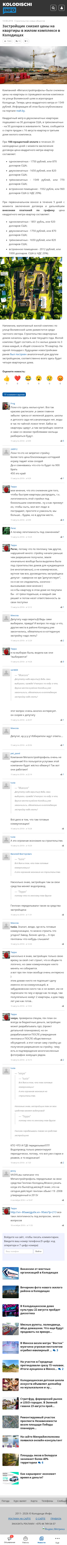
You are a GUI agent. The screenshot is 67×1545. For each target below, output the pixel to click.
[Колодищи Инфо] (17, 8)
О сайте (40, 1518)
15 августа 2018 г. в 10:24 (21, 537)
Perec (13, 528)
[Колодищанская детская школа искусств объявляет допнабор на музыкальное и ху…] (10, 1384)
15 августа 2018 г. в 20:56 (21, 745)
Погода (5, 1500)
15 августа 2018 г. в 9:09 (21, 441)
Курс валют (20, 1500)
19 (19, 41)
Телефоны (47, 1500)
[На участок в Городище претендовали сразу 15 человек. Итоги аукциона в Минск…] (10, 1366)
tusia (13, 782)
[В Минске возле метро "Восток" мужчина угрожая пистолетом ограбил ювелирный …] (10, 1347)
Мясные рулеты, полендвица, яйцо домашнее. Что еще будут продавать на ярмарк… (42, 1328)
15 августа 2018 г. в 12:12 (21, 607)
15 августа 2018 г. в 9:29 (21, 478)
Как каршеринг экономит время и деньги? (38, 1475)
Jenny (13, 1170)
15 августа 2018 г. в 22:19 (21, 774)
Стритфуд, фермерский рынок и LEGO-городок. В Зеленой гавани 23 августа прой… (41, 1402)
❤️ (17, 380)
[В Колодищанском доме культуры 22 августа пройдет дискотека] (10, 1310)
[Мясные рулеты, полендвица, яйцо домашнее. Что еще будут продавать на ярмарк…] (10, 1329)
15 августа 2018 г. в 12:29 (21, 640)
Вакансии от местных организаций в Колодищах (39, 1270)
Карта (34, 1500)
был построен (18, 354)
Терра (14, 486)
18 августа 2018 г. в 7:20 (21, 1162)
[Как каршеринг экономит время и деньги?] (10, 1478)
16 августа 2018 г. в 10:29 (21, 845)
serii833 (14, 669)
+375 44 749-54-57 (45, 1523)
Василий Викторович (21, 853)
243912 (14, 449)
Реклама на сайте (19, 1518)
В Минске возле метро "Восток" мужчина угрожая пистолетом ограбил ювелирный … (42, 1346)
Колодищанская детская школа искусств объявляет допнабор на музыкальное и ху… (42, 1383)
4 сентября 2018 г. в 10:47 (22, 1200)
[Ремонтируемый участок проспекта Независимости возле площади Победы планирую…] (10, 1422)
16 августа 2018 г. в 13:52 (21, 1006)
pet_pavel (15, 753)
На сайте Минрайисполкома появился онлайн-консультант (41, 1438)
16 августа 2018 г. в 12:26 (21, 944)
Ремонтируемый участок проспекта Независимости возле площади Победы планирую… (38, 1423)
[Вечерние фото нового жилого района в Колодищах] (10, 1292)
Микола (15, 615)
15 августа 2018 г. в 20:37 (21, 720)
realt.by (20, 110)
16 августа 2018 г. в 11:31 (21, 914)
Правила (56, 1518)
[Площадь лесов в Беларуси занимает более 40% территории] (10, 1460)
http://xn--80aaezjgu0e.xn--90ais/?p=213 (34, 1212)
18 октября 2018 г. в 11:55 (22, 1225)
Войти (38, 1251)
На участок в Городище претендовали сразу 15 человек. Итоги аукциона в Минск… (42, 1365)
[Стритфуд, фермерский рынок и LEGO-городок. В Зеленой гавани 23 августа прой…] (10, 1403)
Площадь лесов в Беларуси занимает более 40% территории (38, 1459)
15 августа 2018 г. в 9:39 (21, 520)
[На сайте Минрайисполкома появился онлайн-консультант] (10, 1441)
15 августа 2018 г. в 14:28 (21, 661)
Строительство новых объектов (29, 20)
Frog (13, 403)
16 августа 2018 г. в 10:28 (21, 828)
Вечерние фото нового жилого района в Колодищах (41, 1289)
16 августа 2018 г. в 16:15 (21, 1060)
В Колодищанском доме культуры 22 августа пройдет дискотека (40, 1309)
